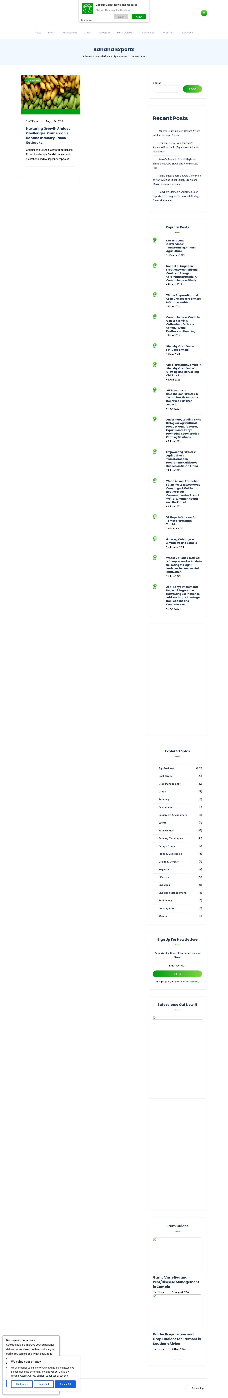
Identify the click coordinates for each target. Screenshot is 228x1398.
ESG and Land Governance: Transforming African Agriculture (180, 246)
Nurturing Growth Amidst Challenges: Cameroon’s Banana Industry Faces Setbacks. (48, 135)
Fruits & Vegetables (170, 853)
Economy (164, 799)
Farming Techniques (171, 838)
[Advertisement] (177, 680)
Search (157, 82)
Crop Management (169, 783)
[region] (43, 1373)
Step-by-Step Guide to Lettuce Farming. (181, 348)
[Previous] (174, 1357)
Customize (22, 1384)
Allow (139, 16)
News (38, 32)
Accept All (65, 1384)
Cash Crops (165, 776)
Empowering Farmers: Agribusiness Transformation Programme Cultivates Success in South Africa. (182, 459)
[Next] (180, 1357)
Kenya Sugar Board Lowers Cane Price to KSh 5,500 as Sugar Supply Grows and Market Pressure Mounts (177, 180)
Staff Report (32, 121)
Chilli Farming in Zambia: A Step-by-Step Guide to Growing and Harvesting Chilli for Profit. (183, 370)
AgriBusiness (32, 80)
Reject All (44, 1384)
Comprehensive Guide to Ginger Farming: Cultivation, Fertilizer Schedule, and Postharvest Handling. (183, 324)
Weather (168, 32)
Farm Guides (124, 32)
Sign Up (177, 973)
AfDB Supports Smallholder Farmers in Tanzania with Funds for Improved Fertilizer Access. (182, 397)
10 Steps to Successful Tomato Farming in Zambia (181, 521)
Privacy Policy (192, 981)
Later (121, 16)
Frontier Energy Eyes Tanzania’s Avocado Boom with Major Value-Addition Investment (176, 147)
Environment (166, 807)
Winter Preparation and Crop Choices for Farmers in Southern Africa (183, 298)
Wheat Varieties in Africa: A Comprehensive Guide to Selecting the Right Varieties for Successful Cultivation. (184, 565)
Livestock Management (172, 892)
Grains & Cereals (169, 861)
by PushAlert (89, 20)
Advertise (187, 32)
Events (52, 32)
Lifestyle (164, 877)
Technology (147, 32)
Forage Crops (167, 846)
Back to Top (198, 1388)
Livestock (104, 32)
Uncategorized (167, 908)
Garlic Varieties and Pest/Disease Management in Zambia (176, 1282)
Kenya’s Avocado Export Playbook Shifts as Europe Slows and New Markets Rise (175, 163)
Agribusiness (70, 32)
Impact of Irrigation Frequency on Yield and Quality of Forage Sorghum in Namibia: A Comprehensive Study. (182, 273)
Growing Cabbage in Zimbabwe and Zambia (181, 541)
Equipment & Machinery (173, 815)
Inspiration (165, 869)
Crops (87, 32)
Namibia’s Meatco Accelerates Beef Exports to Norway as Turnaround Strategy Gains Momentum (176, 196)
